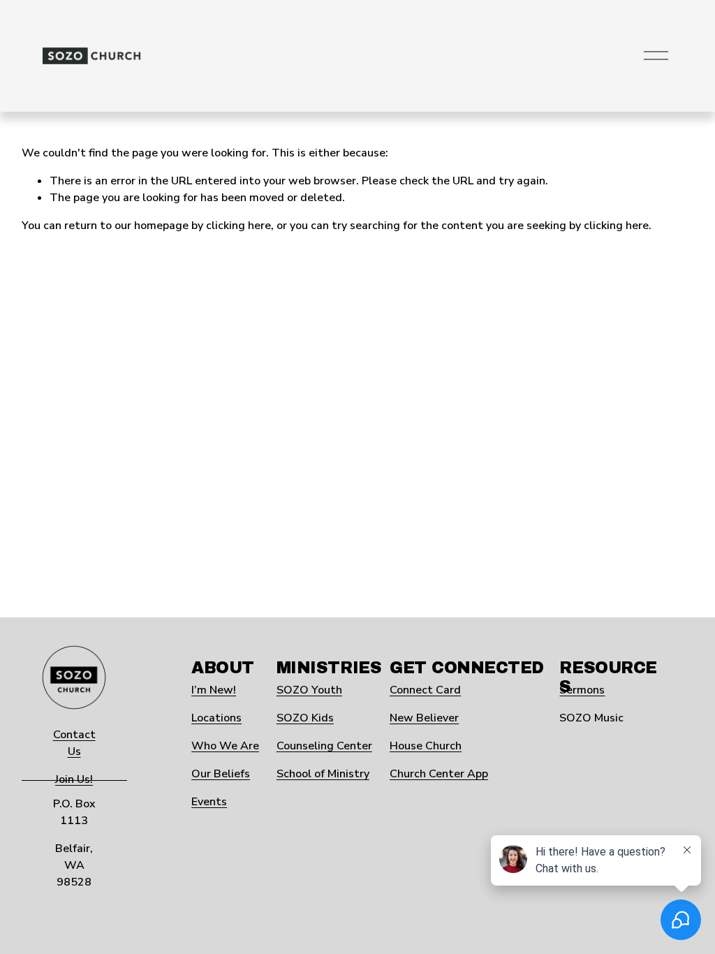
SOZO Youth (309, 690)
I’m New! (213, 690)
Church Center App (439, 773)
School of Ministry (323, 773)
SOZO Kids (305, 718)
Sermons (582, 690)
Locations (216, 718)
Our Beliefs (220, 773)
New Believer (424, 718)
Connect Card (425, 690)
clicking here (238, 225)
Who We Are (225, 746)
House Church (426, 746)
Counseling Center (324, 746)
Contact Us (74, 743)
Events (209, 801)
